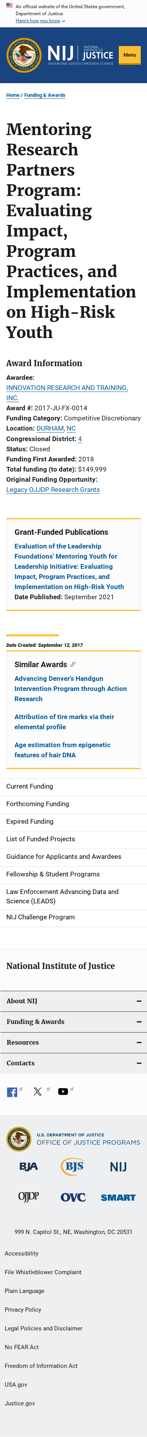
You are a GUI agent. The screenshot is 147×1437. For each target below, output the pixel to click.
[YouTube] (65, 1094)
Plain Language (24, 1291)
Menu (129, 55)
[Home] (80, 55)
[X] (40, 1094)
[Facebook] (15, 1094)
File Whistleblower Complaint (43, 1272)
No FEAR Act (22, 1347)
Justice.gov (20, 1403)
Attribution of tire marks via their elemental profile (64, 722)
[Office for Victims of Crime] (73, 1203)
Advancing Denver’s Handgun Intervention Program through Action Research (71, 689)
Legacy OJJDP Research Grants (53, 489)
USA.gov (16, 1384)
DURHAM (50, 428)
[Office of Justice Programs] (24, 55)
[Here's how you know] (73, 13)
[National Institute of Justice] (118, 1173)
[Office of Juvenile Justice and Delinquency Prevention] (28, 1204)
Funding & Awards (44, 95)
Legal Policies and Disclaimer (43, 1328)
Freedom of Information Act (41, 1365)
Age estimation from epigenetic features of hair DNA (63, 750)
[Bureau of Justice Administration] (29, 1173)
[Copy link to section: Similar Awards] (71, 664)
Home (13, 95)
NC (71, 428)
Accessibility (21, 1253)
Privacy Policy (23, 1309)
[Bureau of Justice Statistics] (73, 1177)
